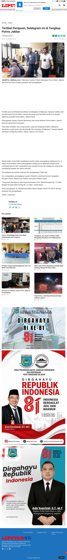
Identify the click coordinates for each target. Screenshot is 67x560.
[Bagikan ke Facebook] (56, 35)
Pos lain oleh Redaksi (15, 204)
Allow (46, 8)
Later (37, 8)
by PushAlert (20, 10)
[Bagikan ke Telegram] (64, 35)
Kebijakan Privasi (42, 532)
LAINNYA (62, 557)
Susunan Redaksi (28, 532)
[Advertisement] (28, 17)
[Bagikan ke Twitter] (58, 35)
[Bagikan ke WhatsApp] (61, 35)
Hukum (10, 23)
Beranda (4, 23)
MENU (3, 1)
